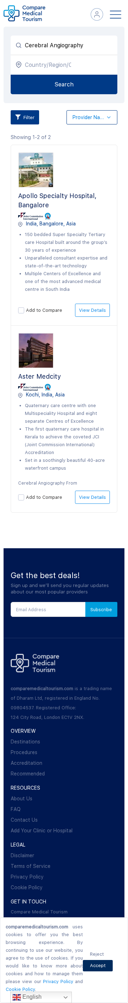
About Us (21, 798)
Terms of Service (30, 866)
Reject (97, 954)
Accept (98, 965)
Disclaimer (22, 855)
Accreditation (26, 763)
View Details (92, 310)
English (31, 997)
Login (97, 14)
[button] (92, 117)
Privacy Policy (27, 877)
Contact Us (24, 820)
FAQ (16, 809)
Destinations (25, 742)
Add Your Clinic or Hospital (42, 830)
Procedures (24, 752)
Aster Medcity (39, 376)
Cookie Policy (27, 887)
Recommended (28, 774)
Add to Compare (44, 310)
